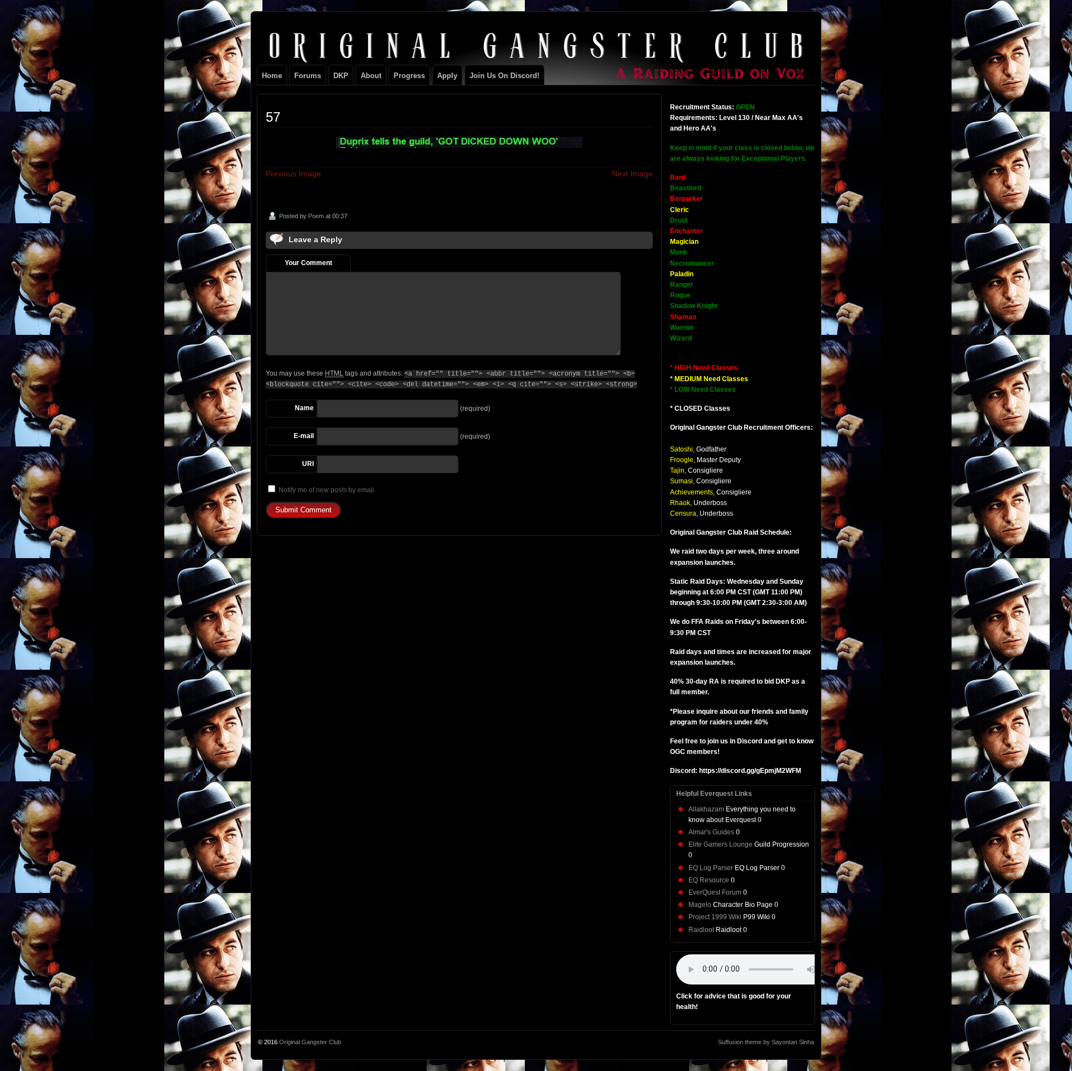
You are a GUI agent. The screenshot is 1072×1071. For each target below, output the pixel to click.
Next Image (632, 173)
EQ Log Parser (710, 868)
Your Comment (308, 263)
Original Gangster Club (310, 1042)
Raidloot (701, 930)
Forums (307, 75)
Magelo (699, 905)
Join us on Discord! (504, 75)
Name (304, 408)
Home (272, 75)
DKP (340, 75)
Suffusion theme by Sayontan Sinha (766, 1042)
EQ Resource (708, 880)
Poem (316, 216)
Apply (447, 75)
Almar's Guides (711, 832)
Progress (409, 75)
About (371, 75)
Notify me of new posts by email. (327, 490)
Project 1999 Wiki (714, 917)
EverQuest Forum (714, 892)
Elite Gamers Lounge (720, 844)
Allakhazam (706, 809)
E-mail (304, 436)
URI (308, 464)
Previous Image (293, 173)
